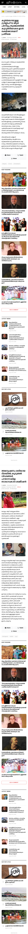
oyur (16, 636)
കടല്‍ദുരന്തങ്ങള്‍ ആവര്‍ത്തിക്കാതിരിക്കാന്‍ (13, 431)
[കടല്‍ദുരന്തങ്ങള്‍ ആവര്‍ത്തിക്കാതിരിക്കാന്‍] (14, 422)
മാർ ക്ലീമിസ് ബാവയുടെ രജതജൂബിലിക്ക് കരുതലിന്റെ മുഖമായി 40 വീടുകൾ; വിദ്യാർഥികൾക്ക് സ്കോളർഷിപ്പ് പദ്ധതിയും (14, 235)
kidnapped (5, 636)
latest (10, 7)
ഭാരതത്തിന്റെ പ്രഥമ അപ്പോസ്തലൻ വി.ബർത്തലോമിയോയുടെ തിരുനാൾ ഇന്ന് (13, 281)
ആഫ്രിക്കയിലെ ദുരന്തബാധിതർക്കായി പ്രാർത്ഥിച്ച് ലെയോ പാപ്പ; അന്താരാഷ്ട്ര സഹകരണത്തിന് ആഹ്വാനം (14, 190)
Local (23, 7)
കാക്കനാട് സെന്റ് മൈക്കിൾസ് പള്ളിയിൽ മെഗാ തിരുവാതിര (14, 303)
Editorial (17, 7)
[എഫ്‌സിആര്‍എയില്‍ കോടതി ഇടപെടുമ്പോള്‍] (14, 399)
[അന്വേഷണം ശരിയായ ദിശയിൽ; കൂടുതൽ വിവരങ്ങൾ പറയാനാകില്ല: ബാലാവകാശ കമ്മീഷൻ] (14, 500)
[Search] (25, 2)
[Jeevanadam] (14, 2)
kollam (11, 636)
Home (4, 7)
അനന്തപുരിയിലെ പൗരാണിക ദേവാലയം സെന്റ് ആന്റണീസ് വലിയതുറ (17, 347)
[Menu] (3, 2)
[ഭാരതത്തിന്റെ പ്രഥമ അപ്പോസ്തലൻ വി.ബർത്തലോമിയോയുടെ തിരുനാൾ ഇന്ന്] (14, 271)
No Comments (6, 39)
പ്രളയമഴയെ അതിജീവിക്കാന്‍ (14, 453)
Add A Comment (14, 309)
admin (4, 37)
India (19, 37)
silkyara (4, 163)
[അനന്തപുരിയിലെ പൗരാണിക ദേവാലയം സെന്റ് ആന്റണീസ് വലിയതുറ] (4, 347)
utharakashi (17, 163)
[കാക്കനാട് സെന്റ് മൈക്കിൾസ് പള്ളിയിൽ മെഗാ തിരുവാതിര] (14, 293)
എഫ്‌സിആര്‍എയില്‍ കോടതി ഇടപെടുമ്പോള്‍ (14, 409)
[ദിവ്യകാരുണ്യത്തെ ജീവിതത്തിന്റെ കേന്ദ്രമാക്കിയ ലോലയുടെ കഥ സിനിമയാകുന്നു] (14, 248)
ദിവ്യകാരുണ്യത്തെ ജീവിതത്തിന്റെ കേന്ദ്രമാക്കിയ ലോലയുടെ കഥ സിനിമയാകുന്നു (12, 259)
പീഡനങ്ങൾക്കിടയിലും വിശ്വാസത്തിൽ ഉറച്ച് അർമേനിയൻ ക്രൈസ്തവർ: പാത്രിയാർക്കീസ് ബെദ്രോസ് (13, 212)
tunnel (10, 163)
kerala (19, 487)
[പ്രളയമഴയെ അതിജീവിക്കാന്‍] (14, 444)
